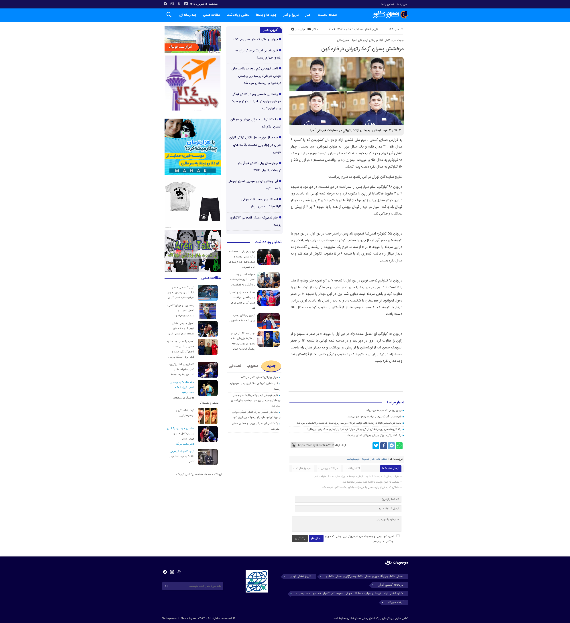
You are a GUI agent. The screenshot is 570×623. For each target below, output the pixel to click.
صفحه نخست (327, 15)
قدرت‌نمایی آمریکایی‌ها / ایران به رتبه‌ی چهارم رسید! (374, 417)
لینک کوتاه (340, 445)
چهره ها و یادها (266, 15)
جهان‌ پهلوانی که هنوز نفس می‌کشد (382, 410)
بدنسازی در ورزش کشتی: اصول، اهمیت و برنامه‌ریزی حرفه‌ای (180, 310)
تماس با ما (387, 4)
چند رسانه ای (187, 15)
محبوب (252, 366)
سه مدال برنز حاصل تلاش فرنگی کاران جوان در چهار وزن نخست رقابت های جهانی (255, 145)
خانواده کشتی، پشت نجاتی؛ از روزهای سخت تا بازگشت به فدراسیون (242, 279)
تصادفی (235, 366)
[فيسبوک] (383, 445)
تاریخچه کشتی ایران (390, 585)
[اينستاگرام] (172, 3)
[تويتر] (376, 445)
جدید (271, 366)
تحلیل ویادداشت (238, 15)
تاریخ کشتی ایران (300, 576)
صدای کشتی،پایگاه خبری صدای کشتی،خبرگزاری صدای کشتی (364, 576)
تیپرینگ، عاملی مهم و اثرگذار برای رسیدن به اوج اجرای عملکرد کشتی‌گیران (180, 292)
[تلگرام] (165, 3)
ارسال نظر (316, 538)
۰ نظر (315, 29)
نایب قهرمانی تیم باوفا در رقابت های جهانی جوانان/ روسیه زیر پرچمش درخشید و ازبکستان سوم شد (349, 423)
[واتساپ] (399, 445)
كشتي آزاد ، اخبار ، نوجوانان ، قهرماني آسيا (367, 459)
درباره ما (402, 4)
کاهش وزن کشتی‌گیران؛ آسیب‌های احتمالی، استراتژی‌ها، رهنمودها (181, 369)
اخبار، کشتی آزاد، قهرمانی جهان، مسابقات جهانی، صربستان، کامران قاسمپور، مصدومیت (349, 593)
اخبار (308, 15)
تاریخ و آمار (291, 15)
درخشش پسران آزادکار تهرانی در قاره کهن (362, 49)
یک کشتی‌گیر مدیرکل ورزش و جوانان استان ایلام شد (373, 435)
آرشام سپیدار (395, 602)
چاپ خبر (300, 29)
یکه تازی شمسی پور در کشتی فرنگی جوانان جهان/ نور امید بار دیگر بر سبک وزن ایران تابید (354, 429)
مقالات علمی (211, 15)
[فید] (185, 3)
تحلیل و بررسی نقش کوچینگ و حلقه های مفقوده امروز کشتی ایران (181, 328)
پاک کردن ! (299, 538)
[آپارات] (179, 3)
